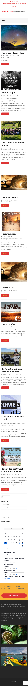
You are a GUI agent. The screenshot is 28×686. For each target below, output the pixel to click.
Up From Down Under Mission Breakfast (11, 370)
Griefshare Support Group (9, 552)
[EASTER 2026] (14, 272)
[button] (14, 15)
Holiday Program (19, 149)
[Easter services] (11, 221)
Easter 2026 (5, 201)
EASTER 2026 (7, 287)
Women (16, 238)
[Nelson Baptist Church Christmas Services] (11, 456)
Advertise (7, 684)
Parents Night (8, 92)
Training (9, 149)
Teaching (17, 95)
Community (6, 238)
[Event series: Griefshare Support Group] (15, 550)
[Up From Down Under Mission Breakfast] (11, 356)
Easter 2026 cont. (9, 197)
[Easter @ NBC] (11, 312)
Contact (21, 684)
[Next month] (23, 526)
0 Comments (6, 57)
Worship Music (13, 240)
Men (13, 238)
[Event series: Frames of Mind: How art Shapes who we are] (15, 556)
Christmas (11, 423)
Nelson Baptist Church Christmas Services (12, 470)
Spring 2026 (6, 508)
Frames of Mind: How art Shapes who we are (14, 558)
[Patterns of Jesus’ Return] (14, 38)
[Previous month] (5, 526)
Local (10, 238)
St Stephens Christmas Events (12, 418)
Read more (5, 64)
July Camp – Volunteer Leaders (12, 144)
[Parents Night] (11, 80)
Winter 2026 (6, 517)
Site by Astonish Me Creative (9, 680)
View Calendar (7, 578)
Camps (13, 149)
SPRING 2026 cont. (7, 505)
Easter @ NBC (8, 324)
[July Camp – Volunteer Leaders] (11, 130)
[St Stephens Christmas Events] (11, 404)
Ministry (5, 149)
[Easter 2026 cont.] (14, 182)
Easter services (8, 234)
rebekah (13, 55)
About (12, 684)
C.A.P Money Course (8, 564)
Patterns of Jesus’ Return (13, 53)
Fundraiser (18, 374)
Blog (19, 55)
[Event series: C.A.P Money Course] (16, 562)
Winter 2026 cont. (7, 514)
